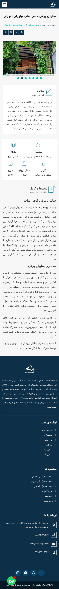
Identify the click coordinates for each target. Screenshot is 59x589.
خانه (54, 25)
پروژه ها (45, 25)
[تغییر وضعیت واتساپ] (11, 580)
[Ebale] (41, 573)
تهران (24, 175)
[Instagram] (18, 573)
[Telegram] (25, 573)
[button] (21, 32)
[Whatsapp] (33, 573)
